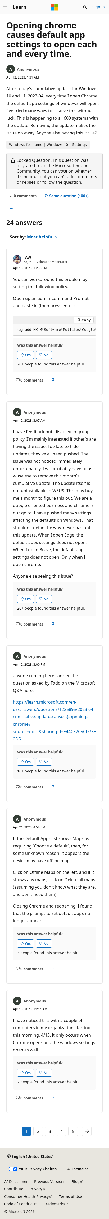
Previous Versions (49, 1181)
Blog (76, 1181)
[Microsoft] (54, 7)
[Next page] (87, 1131)
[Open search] (85, 7)
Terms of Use (70, 1196)
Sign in (98, 6)
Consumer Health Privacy (26, 1196)
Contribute (13, 1188)
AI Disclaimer (16, 1181)
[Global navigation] (5, 7)
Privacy (36, 1188)
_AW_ (28, 257)
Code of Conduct (19, 1203)
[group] (54, 330)
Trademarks (54, 1203)
